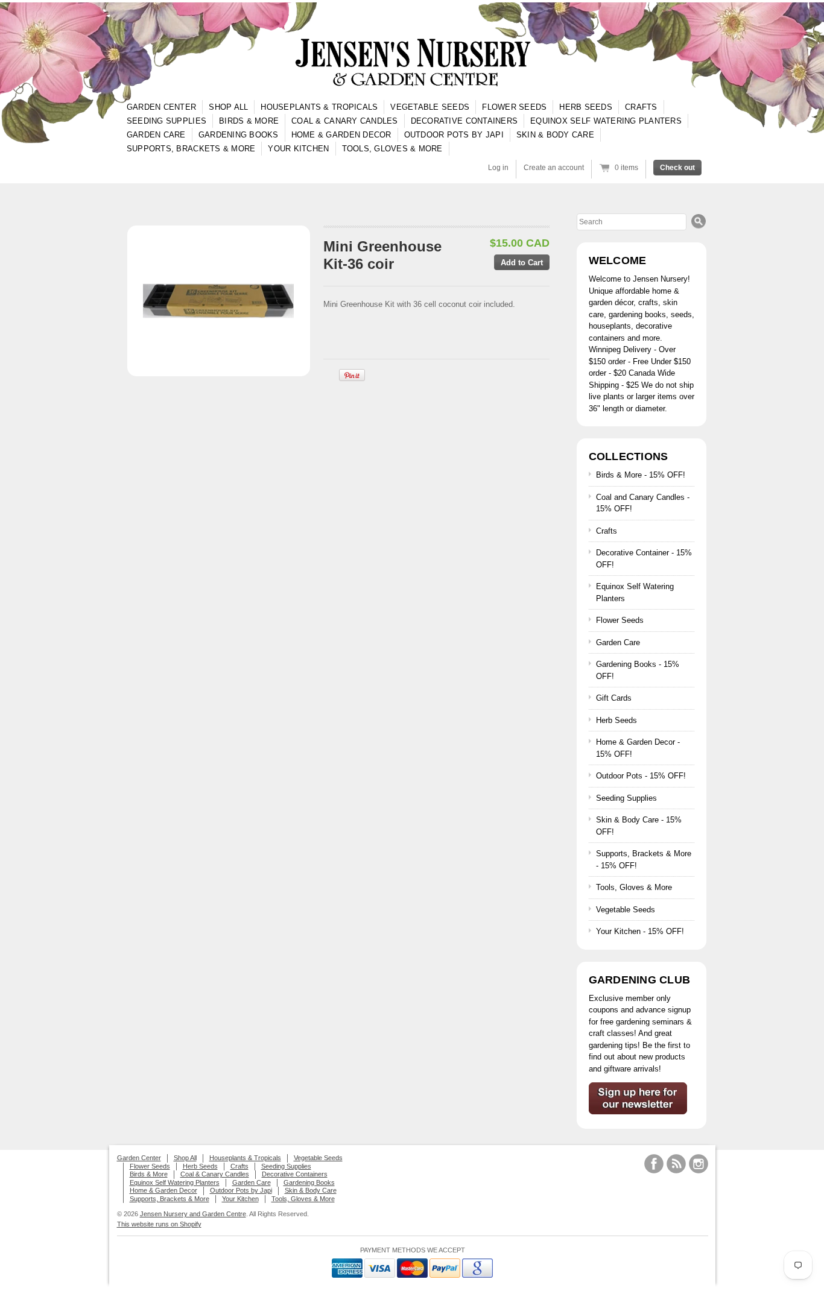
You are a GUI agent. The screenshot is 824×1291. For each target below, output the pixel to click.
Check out (677, 167)
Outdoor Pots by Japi (454, 134)
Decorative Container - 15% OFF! (644, 558)
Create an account (554, 167)
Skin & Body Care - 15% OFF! (639, 825)
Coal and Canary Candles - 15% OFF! (642, 503)
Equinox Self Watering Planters (606, 120)
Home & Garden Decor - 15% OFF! (638, 748)
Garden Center (161, 107)
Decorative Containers (464, 120)
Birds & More (249, 120)
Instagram (698, 1163)
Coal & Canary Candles (344, 120)
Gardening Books (238, 134)
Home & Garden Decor (341, 134)
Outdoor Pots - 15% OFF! (641, 775)
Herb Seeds (585, 107)
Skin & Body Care (555, 134)
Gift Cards (614, 697)
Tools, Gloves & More (392, 148)
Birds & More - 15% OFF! (640, 474)
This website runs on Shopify (159, 1224)
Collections (628, 456)
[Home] (412, 63)
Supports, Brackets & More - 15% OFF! (643, 859)
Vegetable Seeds (429, 107)
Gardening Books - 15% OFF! (637, 670)
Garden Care (156, 134)
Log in (498, 167)
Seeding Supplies (166, 120)
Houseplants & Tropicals (319, 107)
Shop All (228, 107)
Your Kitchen (298, 148)
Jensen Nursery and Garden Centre (193, 1213)
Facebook (654, 1163)
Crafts (641, 107)
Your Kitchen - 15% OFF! (640, 931)
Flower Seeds (514, 107)
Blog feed (676, 1163)
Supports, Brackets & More (191, 148)
